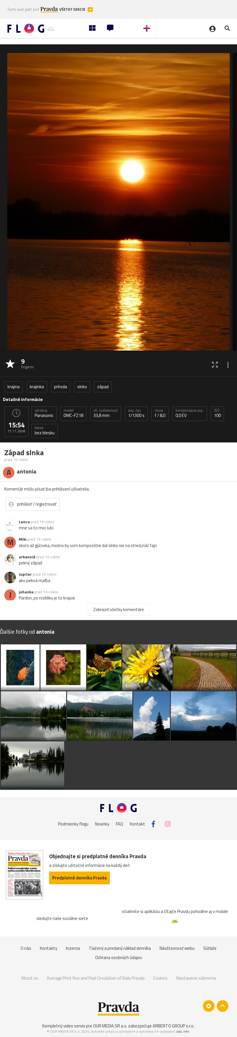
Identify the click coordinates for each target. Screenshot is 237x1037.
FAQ (119, 824)
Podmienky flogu (73, 824)
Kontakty (48, 948)
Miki (23, 539)
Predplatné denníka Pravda (79, 877)
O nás (26, 948)
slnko (82, 386)
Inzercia (73, 948)
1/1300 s (136, 413)
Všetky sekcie (72, 9)
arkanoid (27, 557)
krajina (14, 386)
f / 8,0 (160, 413)
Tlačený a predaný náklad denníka (120, 948)
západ (103, 386)
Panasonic (44, 413)
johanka (26, 592)
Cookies (160, 978)
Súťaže (209, 948)
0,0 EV (189, 413)
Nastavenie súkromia (196, 978)
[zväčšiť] (215, 364)
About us (29, 978)
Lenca (24, 522)
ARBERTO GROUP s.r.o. (173, 1026)
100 (217, 413)
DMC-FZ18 (73, 413)
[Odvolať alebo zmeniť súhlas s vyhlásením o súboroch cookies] (208, 1006)
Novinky (102, 824)
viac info (182, 1031)
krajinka (37, 386)
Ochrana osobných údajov (118, 957)
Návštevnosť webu (177, 948)
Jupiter (25, 574)
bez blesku (45, 430)
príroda (60, 386)
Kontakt (137, 824)
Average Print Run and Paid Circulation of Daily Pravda (96, 978)
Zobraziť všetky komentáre (118, 609)
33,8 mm (105, 413)
